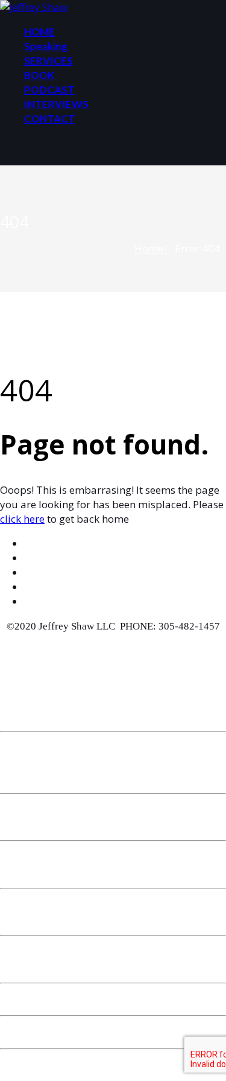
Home (148, 248)
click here (22, 519)
